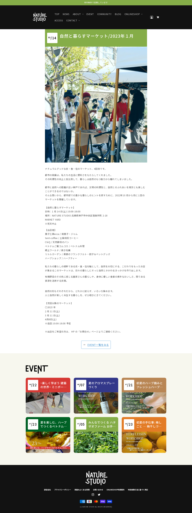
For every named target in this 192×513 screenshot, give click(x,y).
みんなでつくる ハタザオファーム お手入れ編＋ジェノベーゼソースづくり (102, 424)
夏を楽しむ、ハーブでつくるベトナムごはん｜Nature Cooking (53, 424)
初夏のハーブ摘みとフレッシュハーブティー (149, 385)
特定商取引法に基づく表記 (138, 489)
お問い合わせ (98, 489)
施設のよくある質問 (82, 489)
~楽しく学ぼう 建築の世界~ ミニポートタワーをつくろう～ (53, 385)
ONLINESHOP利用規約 (115, 489)
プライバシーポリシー (62, 489)
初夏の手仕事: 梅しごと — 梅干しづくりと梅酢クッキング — (149, 424)
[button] (78, 14)
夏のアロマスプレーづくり (101, 385)
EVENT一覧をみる (98, 345)
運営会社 (47, 489)
